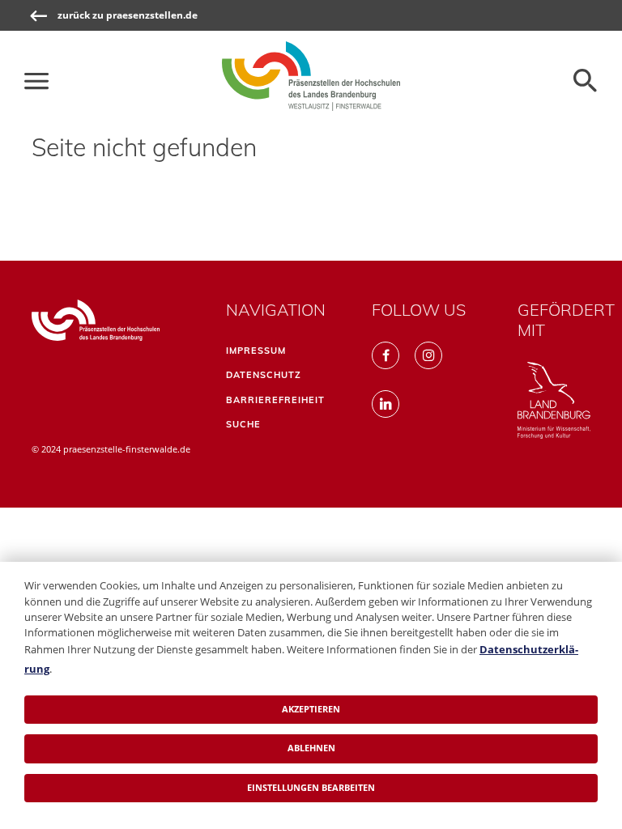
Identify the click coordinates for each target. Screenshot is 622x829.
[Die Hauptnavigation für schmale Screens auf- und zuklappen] (36, 81)
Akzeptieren (311, 709)
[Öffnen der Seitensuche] (585, 81)
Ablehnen (311, 748)
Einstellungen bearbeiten (311, 787)
